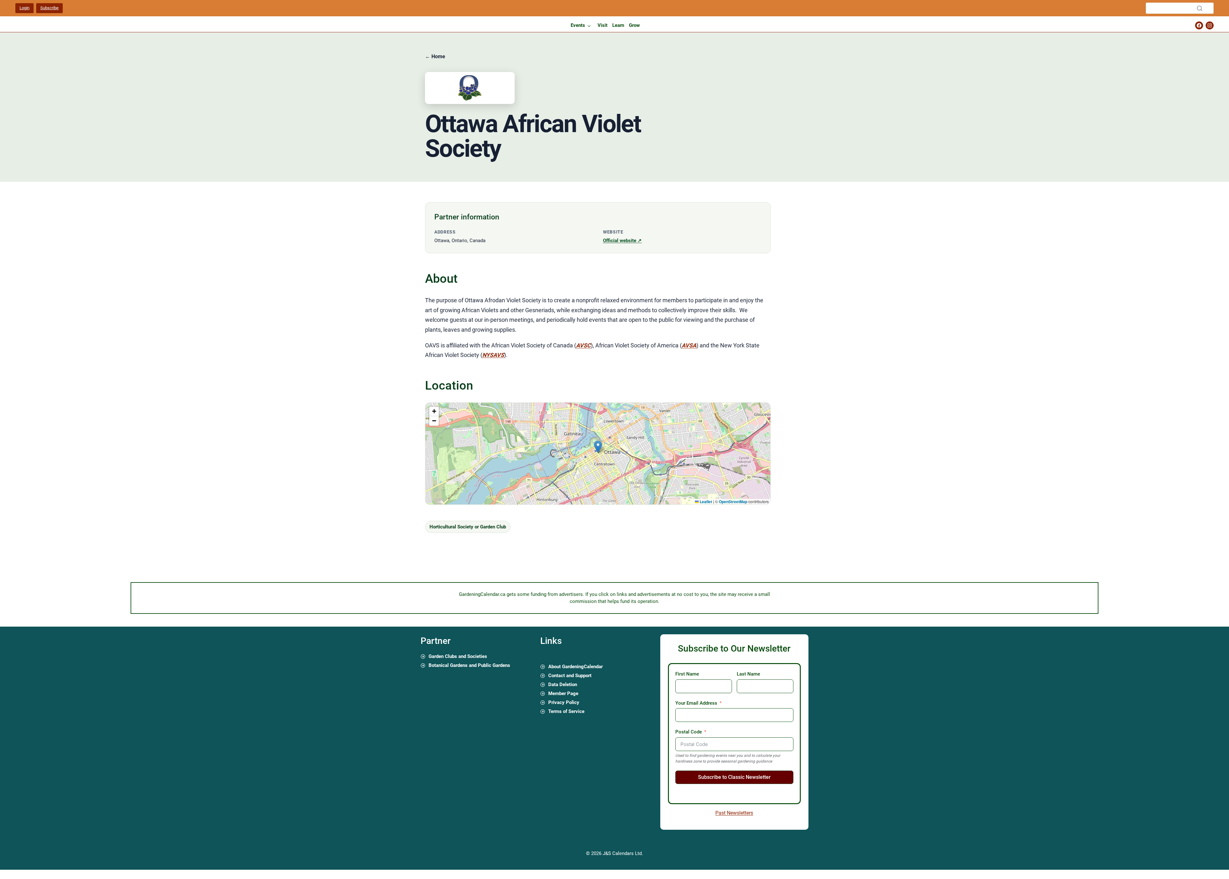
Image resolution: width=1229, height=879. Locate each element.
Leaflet (705, 501)
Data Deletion (562, 684)
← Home (435, 56)
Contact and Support (569, 675)
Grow (634, 25)
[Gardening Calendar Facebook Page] (1199, 25)
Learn (618, 25)
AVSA (689, 345)
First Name (687, 674)
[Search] (1199, 8)
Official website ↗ (622, 240)
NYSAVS (493, 355)
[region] (598, 453)
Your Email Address (696, 703)
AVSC (583, 345)
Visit (602, 25)
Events (578, 25)
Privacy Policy (563, 702)
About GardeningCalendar (575, 666)
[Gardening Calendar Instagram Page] (1210, 25)
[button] (598, 447)
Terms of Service (566, 711)
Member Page (563, 693)
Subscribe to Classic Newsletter (734, 777)
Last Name (748, 674)
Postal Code (688, 732)
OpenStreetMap (733, 501)
